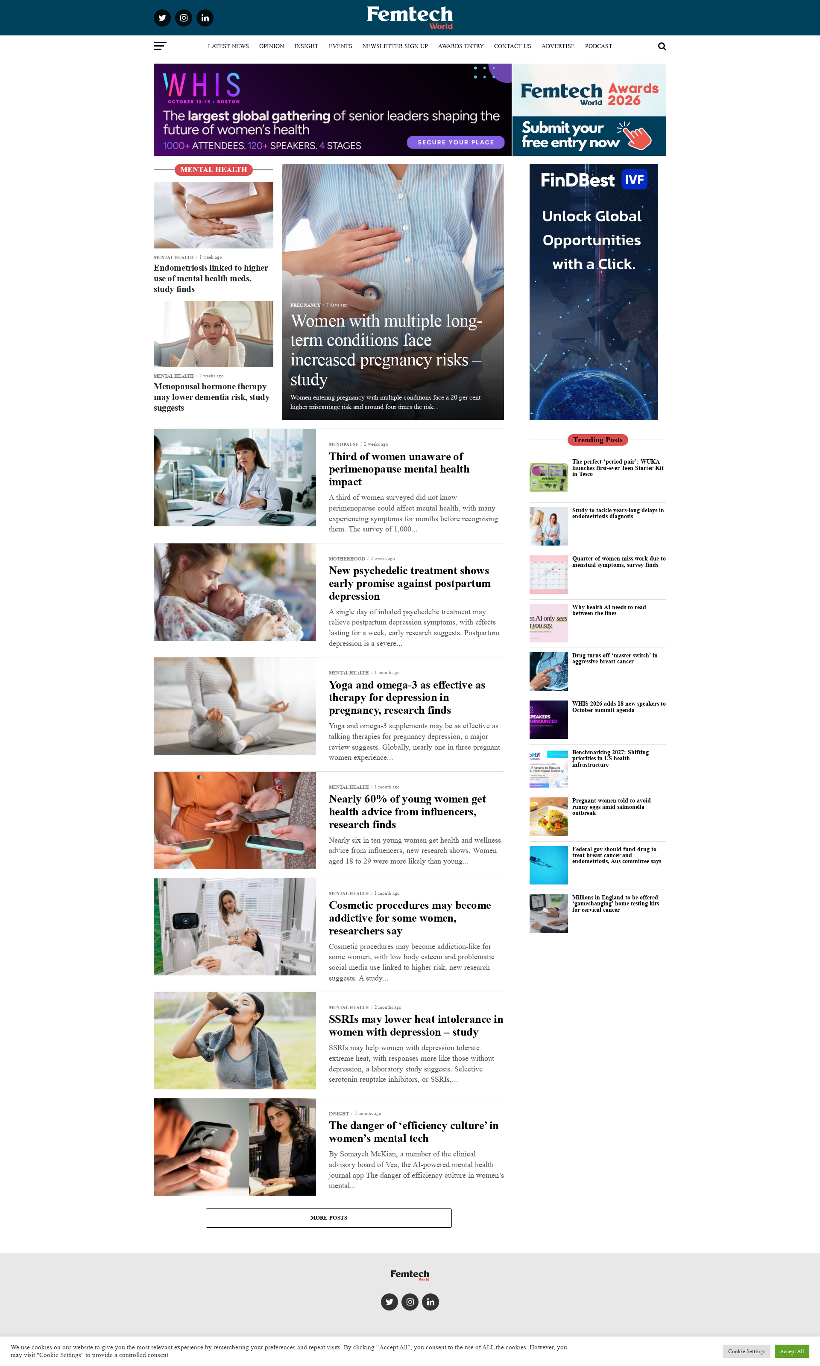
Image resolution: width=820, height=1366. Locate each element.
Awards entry (461, 46)
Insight (306, 46)
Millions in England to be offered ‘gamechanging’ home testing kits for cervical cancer (615, 903)
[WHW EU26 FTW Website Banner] (333, 153)
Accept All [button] (792, 1351)
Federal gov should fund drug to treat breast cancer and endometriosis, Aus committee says (616, 855)
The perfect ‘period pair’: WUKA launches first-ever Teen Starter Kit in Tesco (618, 467)
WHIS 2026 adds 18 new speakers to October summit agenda (619, 706)
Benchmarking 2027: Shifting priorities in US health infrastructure (610, 758)
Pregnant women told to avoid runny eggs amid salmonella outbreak (611, 806)
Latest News (228, 46)
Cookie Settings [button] (746, 1351)
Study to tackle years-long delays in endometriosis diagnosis (618, 513)
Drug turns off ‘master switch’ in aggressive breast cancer (615, 658)
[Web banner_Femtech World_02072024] (594, 417)
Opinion (271, 46)
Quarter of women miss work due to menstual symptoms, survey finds (619, 561)
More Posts (329, 1217)
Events (340, 46)
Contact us (512, 46)
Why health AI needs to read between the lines (609, 609)
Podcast (598, 46)
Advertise (558, 46)
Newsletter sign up (395, 46)
